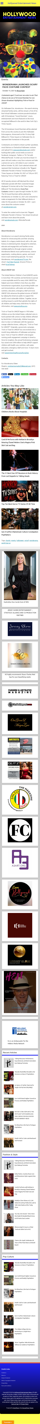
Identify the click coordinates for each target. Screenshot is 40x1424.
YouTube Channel (13, 262)
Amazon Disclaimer (5, 1377)
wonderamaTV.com (21, 259)
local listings (10, 264)
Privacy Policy (4, 1383)
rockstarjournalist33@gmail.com (19, 366)
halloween (20, 540)
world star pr (6, 543)
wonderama (33, 540)
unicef (26, 540)
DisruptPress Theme (27, 1408)
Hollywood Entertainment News (22, 3)
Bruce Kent (21, 91)
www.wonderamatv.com (21, 150)
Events (4, 79)
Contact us (3, 1372)
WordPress (16, 1408)
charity (8, 540)
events (13, 540)
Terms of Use (14, 1404)
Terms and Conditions (6, 1385)
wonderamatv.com (9, 207)
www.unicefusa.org (20, 306)
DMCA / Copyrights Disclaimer (8, 1380)
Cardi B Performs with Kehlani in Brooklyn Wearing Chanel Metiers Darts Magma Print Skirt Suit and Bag (18, 442)
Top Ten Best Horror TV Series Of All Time (18, 504)
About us (3, 1375)
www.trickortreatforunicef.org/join (17, 353)
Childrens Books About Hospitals (14, 412)
